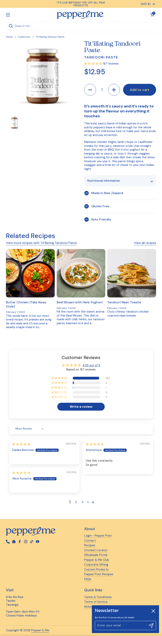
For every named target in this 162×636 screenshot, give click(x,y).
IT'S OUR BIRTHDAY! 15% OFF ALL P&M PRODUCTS (81, 4)
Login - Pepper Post (98, 536)
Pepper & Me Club (96, 560)
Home (9, 36)
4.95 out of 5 (91, 365)
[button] (90, 90)
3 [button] (82, 502)
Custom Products (96, 569)
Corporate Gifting (96, 565)
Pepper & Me (40, 630)
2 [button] (76, 502)
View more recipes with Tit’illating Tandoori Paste (41, 243)
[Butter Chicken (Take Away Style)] (30, 273)
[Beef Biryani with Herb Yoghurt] (81, 273)
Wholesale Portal (95, 555)
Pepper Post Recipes (98, 574)
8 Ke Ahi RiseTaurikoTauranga (14, 601)
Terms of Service (95, 602)
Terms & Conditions (98, 597)
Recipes (89, 545)
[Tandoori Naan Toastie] (131, 273)
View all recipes (145, 243)
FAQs (87, 579)
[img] (21, 444)
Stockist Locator (95, 550)
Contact (90, 540)
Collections (24, 36)
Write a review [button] (81, 407)
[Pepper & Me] (80, 15)
